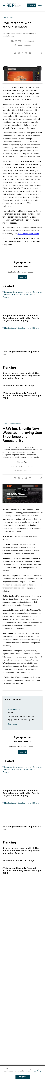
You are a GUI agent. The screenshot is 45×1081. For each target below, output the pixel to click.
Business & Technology (12, 423)
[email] (30, 53)
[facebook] (15, 53)
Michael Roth (22, 462)
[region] (22, 1073)
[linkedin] (19, 53)
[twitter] (22, 53)
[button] (4, 5)
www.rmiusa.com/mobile (28, 234)
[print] (41, 53)
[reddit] (26, 53)
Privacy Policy (36, 1071)
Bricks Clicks (8, 17)
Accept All (22, 1076)
